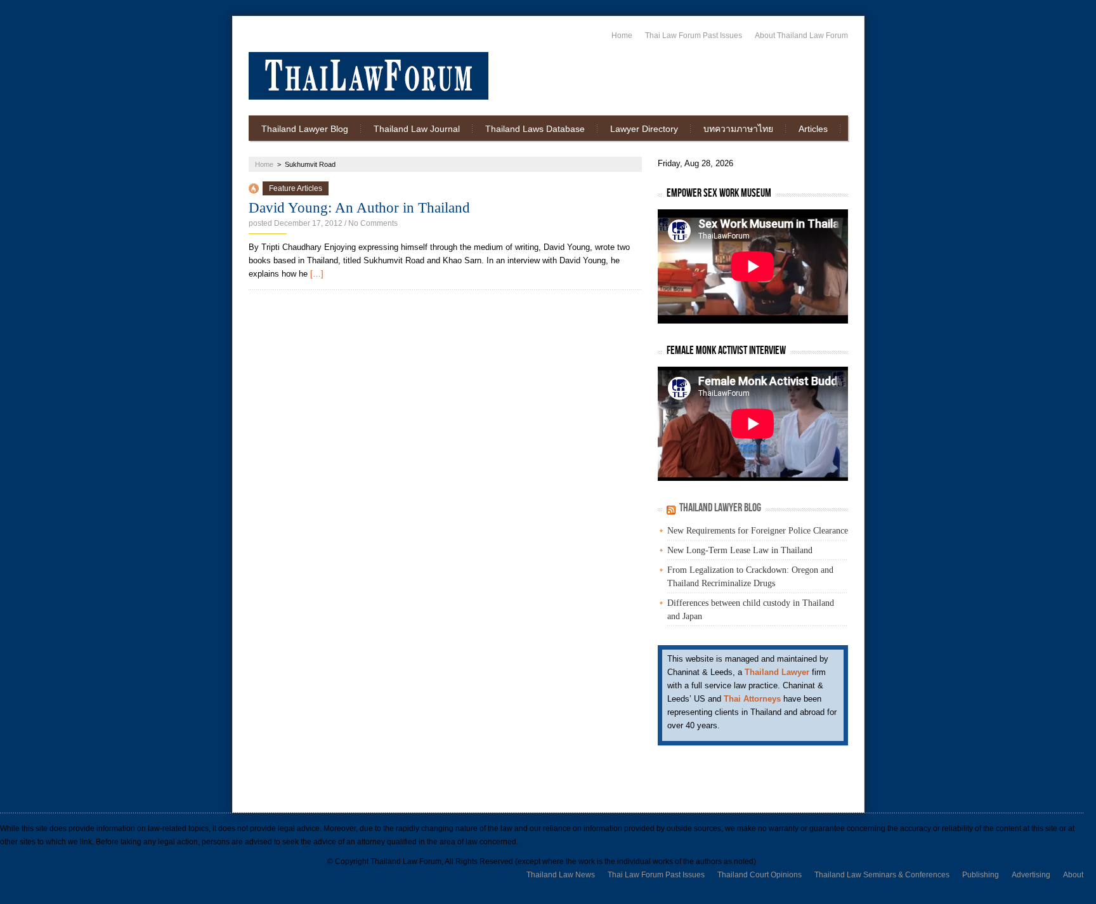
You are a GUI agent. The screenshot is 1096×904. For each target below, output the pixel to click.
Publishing (980, 874)
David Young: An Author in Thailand (359, 208)
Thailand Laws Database (535, 129)
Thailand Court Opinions (759, 874)
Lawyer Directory (644, 129)
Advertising (1031, 874)
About (1073, 874)
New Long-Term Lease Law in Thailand (739, 550)
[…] (316, 273)
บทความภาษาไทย (738, 129)
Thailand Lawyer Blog (304, 129)
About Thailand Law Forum (801, 35)
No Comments (373, 223)
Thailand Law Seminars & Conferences (881, 874)
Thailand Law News (560, 874)
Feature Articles (295, 188)
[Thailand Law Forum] (368, 76)
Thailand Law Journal (417, 129)
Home (621, 35)
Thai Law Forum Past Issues (693, 35)
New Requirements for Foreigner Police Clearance (757, 530)
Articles (813, 129)
